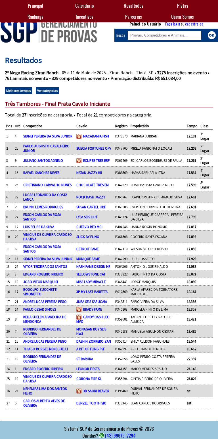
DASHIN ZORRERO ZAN (93, 341)
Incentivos (84, 16)
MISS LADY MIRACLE (91, 281)
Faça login (172, 24)
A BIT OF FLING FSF (90, 349)
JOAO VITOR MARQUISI (40, 281)
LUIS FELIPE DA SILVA (38, 226)
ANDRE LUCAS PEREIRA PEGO (45, 301)
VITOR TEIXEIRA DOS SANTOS (45, 266)
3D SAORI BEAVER (96, 391)
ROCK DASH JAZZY (90, 197)
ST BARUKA (84, 359)
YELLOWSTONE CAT (91, 274)
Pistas (182, 5)
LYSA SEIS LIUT (87, 217)
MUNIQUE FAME (88, 258)
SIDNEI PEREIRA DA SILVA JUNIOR (47, 136)
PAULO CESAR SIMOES (39, 309)
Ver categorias (47, 90)
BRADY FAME (92, 309)
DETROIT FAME (87, 249)
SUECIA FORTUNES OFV (93, 148)
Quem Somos (182, 16)
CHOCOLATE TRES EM (92, 185)
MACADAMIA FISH (96, 136)
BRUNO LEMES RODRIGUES (43, 207)
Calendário (84, 5)
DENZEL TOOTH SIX (91, 403)
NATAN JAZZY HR (89, 172)
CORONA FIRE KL (89, 378)
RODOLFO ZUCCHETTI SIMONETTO (40, 291)
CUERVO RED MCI (89, 226)
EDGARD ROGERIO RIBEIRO (43, 274)
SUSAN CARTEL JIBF (91, 207)
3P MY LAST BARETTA (92, 291)
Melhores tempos (18, 90)
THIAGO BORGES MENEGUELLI (45, 349)
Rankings (35, 16)
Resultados (133, 5)
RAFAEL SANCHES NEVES (41, 172)
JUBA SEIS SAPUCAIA (91, 301)
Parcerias (133, 16)
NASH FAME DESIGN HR (93, 266)
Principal (35, 5)
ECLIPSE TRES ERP (96, 160)
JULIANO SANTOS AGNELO (43, 160)
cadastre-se (194, 24)
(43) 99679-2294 (120, 435)
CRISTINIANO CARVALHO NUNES (47, 185)
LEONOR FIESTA (88, 368)
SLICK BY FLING (87, 236)
